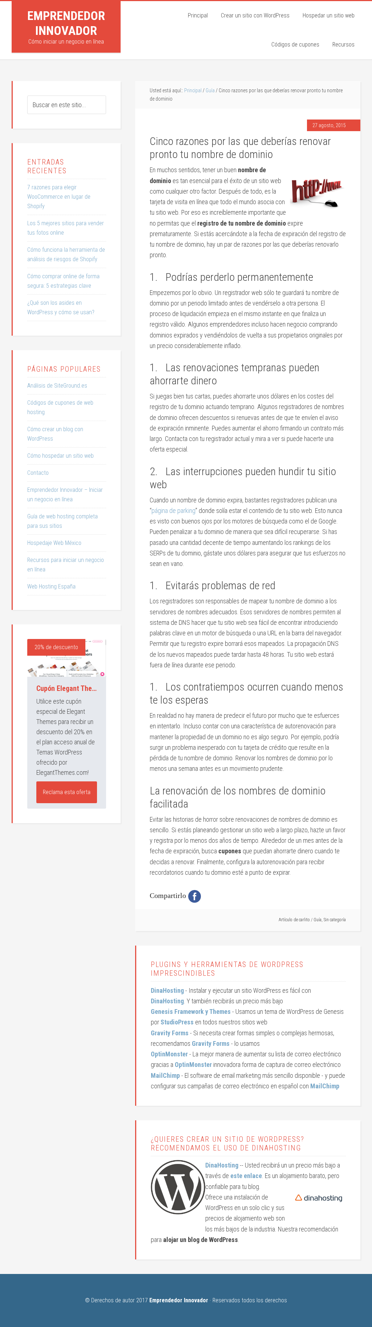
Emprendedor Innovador (66, 23)
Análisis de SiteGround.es (57, 385)
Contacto (38, 472)
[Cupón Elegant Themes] (66, 658)
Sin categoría (335, 919)
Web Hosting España (51, 586)
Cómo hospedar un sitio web (60, 455)
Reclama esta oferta (66, 792)
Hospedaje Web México (54, 542)
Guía (318, 919)
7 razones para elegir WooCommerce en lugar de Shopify (58, 197)
